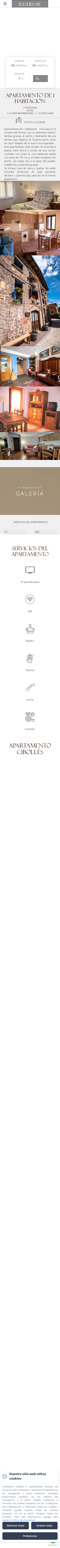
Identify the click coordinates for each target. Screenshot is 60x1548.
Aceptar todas (44, 1525)
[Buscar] (40, 78)
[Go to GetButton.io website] (53, 1545)
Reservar (30, 4)
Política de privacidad (23, 1520)
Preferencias (30, 1535)
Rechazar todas (15, 1525)
